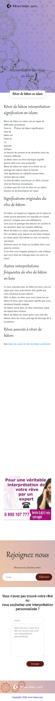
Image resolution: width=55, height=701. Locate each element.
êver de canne (16, 343)
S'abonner (44, 577)
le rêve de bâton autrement (37, 343)
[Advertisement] (27, 39)
